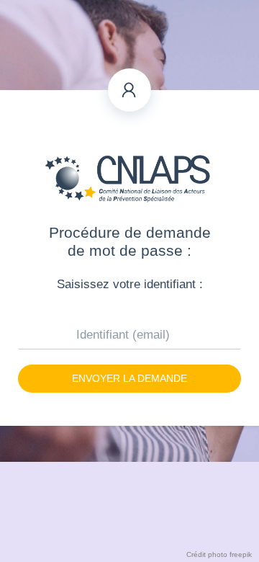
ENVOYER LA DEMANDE (129, 378)
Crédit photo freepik (219, 554)
